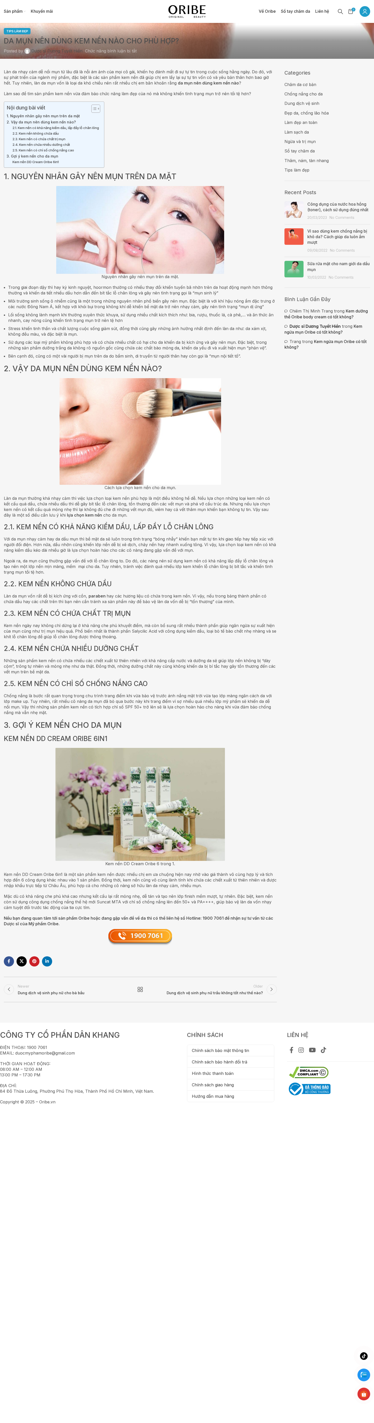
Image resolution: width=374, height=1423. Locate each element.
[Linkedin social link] (47, 961)
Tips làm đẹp (17, 31)
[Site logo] (187, 10)
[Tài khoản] (365, 11)
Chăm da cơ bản (300, 84)
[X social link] (22, 961)
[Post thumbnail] (294, 210)
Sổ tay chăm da (299, 150)
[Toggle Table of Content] (93, 108)
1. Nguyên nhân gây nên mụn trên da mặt (43, 116)
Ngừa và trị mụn (300, 141)
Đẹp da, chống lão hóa (306, 113)
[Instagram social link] (301, 1050)
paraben (97, 596)
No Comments (341, 217)
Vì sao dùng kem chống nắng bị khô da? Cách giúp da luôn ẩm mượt (337, 237)
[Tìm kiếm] (340, 11)
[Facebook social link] (9, 961)
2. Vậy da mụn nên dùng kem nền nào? (41, 122)
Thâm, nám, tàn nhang (306, 160)
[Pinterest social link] (34, 961)
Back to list (140, 989)
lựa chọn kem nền (84, 515)
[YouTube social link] (312, 1050)
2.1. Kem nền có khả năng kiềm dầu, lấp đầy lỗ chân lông (55, 128)
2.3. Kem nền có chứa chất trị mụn (38, 139)
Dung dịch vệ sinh (301, 103)
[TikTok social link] (323, 1050)
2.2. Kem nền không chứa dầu (35, 133)
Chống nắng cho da (303, 93)
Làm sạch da (296, 132)
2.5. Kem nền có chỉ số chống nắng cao (43, 150)
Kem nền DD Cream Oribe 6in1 (35, 162)
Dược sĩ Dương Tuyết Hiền (56, 50)
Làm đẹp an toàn (300, 122)
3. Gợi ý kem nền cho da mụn (32, 156)
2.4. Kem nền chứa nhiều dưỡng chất (41, 145)
